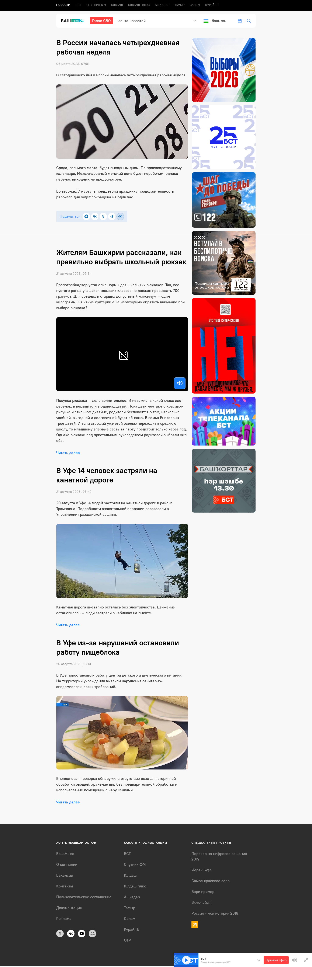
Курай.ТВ (212, 5)
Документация (69, 907)
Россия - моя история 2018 (214, 913)
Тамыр (179, 5)
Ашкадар (162, 5)
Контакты (64, 886)
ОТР (127, 940)
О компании (66, 864)
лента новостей (132, 20)
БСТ (78, 5)
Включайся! (201, 902)
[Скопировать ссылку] (120, 216)
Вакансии (64, 875)
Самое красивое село (210, 881)
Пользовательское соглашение (83, 897)
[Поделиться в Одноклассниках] (103, 216)
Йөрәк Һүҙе (201, 870)
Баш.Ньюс (65, 853)
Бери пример (202, 891)
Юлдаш (117, 5)
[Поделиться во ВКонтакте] (94, 216)
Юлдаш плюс (139, 5)
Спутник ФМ (96, 5)
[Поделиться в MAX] (86, 216)
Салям (195, 5)
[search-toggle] (249, 20)
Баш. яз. (219, 20)
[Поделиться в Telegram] (111, 216)
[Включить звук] (180, 383)
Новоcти (63, 5)
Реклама (64, 918)
